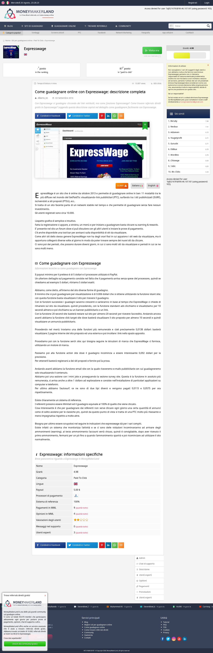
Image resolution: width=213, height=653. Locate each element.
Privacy (166, 632)
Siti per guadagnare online (22, 40)
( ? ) (159, 56)
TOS (164, 627)
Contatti (87, 638)
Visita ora (154, 50)
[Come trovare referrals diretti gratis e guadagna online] (7, 3)
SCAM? (120, 185)
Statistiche (88, 635)
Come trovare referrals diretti (96, 630)
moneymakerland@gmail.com (191, 102)
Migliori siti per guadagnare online (98, 624)
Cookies (166, 630)
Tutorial (166, 622)
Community (89, 632)
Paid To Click (39, 40)
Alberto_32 (43, 98)
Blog (86, 622)
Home (7, 40)
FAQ (164, 624)
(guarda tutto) (82, 507)
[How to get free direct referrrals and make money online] (3, 3)
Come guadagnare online (94, 627)
